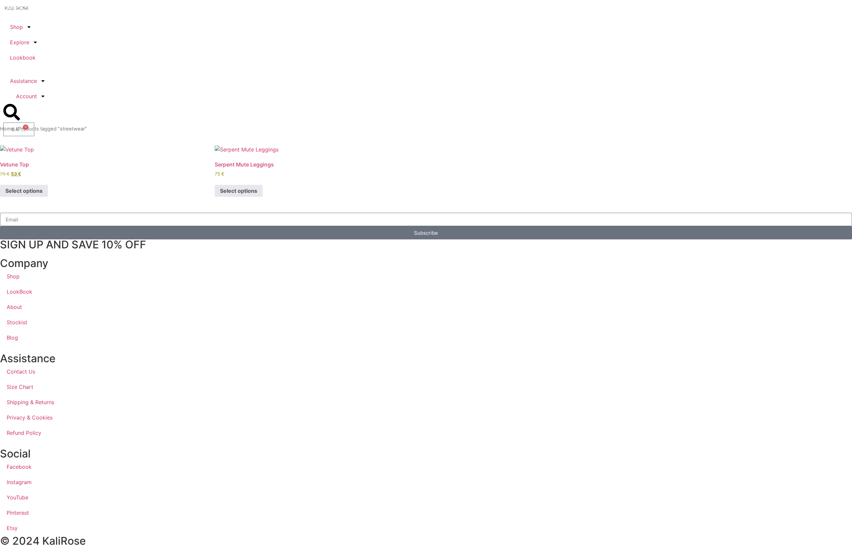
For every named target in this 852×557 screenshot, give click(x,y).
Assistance (23, 81)
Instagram (19, 482)
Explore (19, 42)
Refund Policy (24, 432)
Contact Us (21, 371)
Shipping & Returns (30, 402)
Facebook (19, 466)
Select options (24, 190)
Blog (12, 337)
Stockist (17, 322)
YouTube (17, 497)
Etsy (12, 528)
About (14, 307)
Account (26, 96)
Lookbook (23, 57)
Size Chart (20, 387)
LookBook (19, 291)
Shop (16, 27)
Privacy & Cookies (30, 417)
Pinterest (18, 512)
